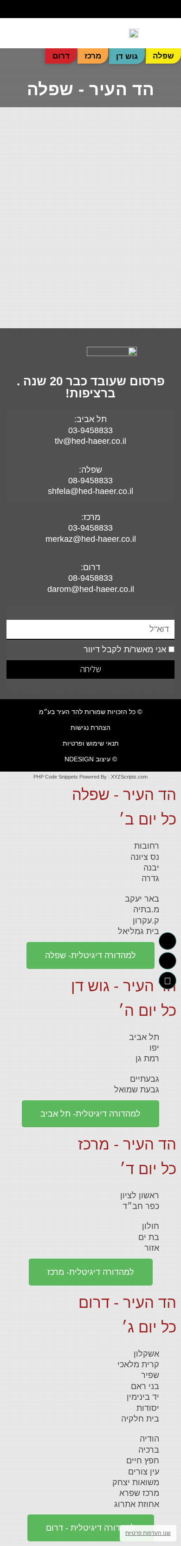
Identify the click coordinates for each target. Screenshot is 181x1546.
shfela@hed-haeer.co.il (90, 491)
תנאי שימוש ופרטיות (91, 743)
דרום (61, 56)
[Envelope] (167, 980)
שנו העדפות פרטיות (148, 1533)
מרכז (92, 56)
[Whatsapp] (12, 9)
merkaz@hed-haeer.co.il (90, 539)
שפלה (163, 56)
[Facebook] (27, 9)
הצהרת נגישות (90, 727)
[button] (153, 9)
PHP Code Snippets (55, 776)
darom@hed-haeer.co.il (90, 589)
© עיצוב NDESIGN (91, 759)
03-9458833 (90, 528)
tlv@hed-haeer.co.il (90, 441)
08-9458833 (90, 480)
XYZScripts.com (129, 776)
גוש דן (127, 56)
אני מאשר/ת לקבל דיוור (125, 649)
